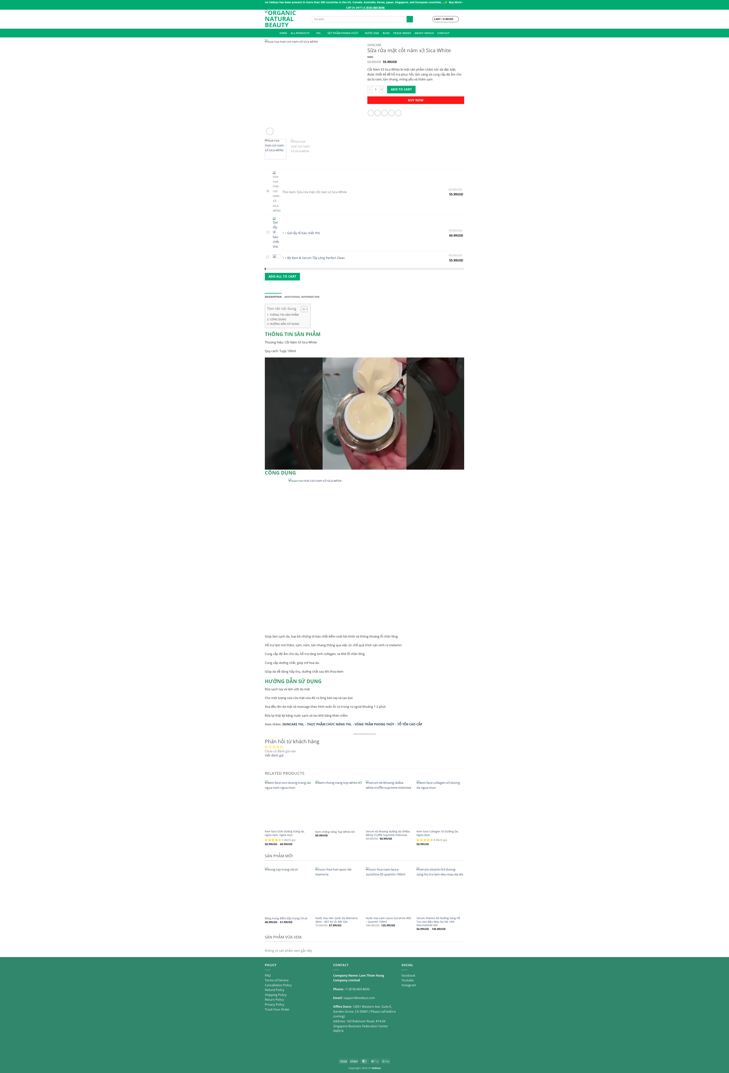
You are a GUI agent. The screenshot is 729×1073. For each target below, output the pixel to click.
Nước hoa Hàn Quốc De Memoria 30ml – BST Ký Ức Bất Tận (336, 919)
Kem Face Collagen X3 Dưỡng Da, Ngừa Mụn (438, 833)
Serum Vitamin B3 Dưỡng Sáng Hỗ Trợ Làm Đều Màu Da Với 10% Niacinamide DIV (438, 921)
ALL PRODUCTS (300, 33)
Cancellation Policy (278, 985)
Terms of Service (277, 980)
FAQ (268, 975)
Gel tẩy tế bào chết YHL (303, 233)
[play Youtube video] (364, 413)
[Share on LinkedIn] (398, 113)
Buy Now (415, 100)
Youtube (408, 980)
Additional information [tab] (302, 296)
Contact (443, 33)
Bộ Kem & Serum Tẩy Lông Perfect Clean (316, 258)
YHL (318, 33)
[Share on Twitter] (378, 113)
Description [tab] (273, 296)
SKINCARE (374, 45)
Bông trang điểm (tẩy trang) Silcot (286, 918)
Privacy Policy (274, 1004)
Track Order (402, 33)
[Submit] (410, 19)
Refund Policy (274, 990)
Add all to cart (282, 276)
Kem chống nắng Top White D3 (335, 832)
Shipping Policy (275, 995)
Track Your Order (277, 1009)
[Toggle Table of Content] (302, 309)
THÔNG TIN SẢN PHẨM (284, 314)
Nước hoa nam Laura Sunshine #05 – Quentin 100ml (388, 919)
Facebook (408, 975)
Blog (386, 33)
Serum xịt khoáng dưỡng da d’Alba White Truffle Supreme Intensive (388, 833)
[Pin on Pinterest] (391, 113)
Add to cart (401, 89)
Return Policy (274, 999)
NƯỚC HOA (372, 33)
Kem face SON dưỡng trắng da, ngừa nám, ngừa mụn (285, 833)
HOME (283, 33)
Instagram (409, 985)
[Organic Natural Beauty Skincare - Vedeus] (285, 19)
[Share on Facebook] (371, 113)
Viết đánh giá (274, 755)
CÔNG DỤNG (278, 319)
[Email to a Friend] (384, 113)
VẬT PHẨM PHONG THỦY (342, 33)
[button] (270, 131)
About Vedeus (424, 33)
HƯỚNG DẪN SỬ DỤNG (284, 324)
